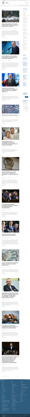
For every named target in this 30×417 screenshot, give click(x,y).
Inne (12, 407)
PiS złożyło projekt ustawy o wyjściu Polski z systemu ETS (9, 235)
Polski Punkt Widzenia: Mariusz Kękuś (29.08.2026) (25, 13)
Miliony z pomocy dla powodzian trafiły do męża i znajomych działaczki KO (10, 264)
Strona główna (22, 5)
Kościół (2, 385)
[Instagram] (26, 414)
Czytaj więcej (4, 100)
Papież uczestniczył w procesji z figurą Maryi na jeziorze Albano (25, 25)
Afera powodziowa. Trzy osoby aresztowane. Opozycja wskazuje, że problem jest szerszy (10, 25)
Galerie (21, 389)
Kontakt (21, 398)
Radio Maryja (3, 396)
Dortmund (22, 393)
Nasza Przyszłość (24, 0)
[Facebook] (24, 414)
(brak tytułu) (24, 27)
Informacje (8, 60)
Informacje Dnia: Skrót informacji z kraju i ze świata (25, 11)
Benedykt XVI (3, 389)
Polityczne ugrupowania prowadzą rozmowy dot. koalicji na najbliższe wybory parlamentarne (10, 206)
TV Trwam (7, 0)
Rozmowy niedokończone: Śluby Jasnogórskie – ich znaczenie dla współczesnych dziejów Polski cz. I (25, 64)
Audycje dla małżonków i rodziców (14, 396)
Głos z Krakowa (13, 392)
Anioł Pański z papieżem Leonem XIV (23, 384)
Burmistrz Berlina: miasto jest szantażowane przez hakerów (25, 35)
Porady (13, 388)
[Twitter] (25, 414)
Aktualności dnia (13, 384)
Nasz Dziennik (20, 0)
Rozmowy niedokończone (14, 385)
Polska (10, 60)
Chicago (22, 392)
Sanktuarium (12, 0)
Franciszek (3, 388)
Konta (21, 397)
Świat (2, 384)
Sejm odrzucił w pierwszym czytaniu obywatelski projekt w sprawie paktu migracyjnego (10, 326)
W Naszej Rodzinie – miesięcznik (5, 408)
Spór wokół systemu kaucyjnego (10, 115)
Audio (24, 55)
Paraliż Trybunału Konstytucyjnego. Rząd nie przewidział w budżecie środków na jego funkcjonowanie (25, 18)
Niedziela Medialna (14, 404)
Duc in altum (13, 391)
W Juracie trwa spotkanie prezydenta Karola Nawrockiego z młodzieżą (25, 84)
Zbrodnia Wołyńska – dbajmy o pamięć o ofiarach (25, 69)
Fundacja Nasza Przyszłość (5, 405)
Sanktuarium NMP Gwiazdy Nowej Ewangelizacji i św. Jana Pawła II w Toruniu (6, 401)
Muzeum (18, 0)
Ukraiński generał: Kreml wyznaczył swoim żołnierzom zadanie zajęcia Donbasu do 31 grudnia (25, 38)
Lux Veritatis (15, 0)
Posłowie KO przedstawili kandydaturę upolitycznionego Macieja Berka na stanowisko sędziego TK (10, 90)
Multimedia (12, 381)
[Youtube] (27, 414)
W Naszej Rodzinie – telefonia (5, 409)
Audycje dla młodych (14, 400)
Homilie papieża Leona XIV (24, 386)
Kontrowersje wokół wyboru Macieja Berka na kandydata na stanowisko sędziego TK (9, 57)
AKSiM (9, 0)
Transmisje (13, 403)
